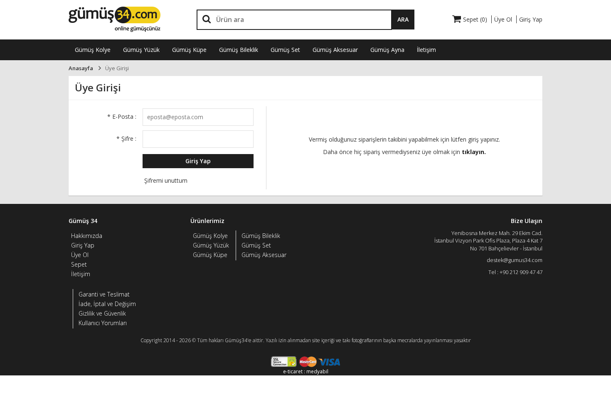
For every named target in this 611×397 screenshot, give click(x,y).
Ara (403, 19)
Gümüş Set (285, 50)
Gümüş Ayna (387, 50)
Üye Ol (80, 255)
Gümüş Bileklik (238, 50)
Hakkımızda (86, 236)
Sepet (79, 264)
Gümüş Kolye (93, 50)
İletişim (426, 50)
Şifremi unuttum (165, 180)
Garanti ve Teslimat (104, 294)
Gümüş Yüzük (141, 50)
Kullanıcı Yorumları (103, 323)
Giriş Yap (198, 161)
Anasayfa (81, 68)
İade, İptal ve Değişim (107, 304)
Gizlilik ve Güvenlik (102, 313)
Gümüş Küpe (189, 50)
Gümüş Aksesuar (335, 50)
